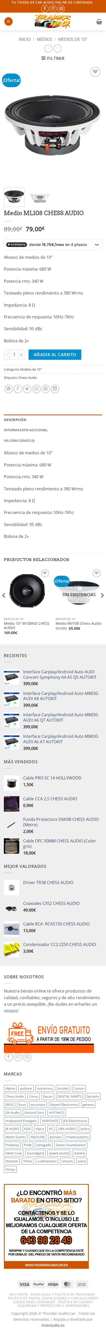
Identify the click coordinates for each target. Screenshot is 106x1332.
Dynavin (92, 1096)
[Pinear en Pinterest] (45, 389)
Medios (44, 39)
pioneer (55, 1137)
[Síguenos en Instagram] (53, 8)
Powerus (12, 1145)
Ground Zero (34, 1112)
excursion (38, 1104)
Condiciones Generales (34, 1302)
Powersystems (77, 1137)
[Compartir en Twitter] (27, 389)
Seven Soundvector (71, 1145)
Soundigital (35, 1153)
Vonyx (10, 1169)
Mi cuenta (19, 1294)
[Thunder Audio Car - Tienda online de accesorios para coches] (53, 22)
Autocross (44, 1088)
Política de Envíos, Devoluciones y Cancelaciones (53, 1298)
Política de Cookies (75, 1302)
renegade (44, 1145)
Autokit (63, 1088)
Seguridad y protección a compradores (53, 1305)
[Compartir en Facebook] (18, 389)
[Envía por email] (36, 389)
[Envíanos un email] (61, 8)
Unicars (67, 1161)
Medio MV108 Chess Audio (78, 623)
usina (82, 1161)
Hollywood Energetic (21, 1120)
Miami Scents (15, 1137)
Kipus (40, 1128)
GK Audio (12, 1112)
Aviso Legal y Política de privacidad (63, 1294)
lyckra (85, 1128)
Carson (79, 1088)
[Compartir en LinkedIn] (55, 389)
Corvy (33, 1096)
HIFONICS (56, 1112)
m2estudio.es (53, 1325)
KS (51, 1128)
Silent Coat (13, 1153)
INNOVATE (50, 1120)
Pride (28, 1145)
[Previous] (12, 124)
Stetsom (11, 1161)
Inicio (25, 39)
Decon (48, 1096)
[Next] (93, 124)
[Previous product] (57, 48)
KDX (27, 1128)
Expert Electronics (64, 1104)
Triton (27, 1161)
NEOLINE (38, 1137)
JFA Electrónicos (75, 1120)
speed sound (59, 1153)
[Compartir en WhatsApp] (8, 389)
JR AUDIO (12, 1128)
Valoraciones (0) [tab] (19, 440)
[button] (8, 21)
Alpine (10, 1088)
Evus (22, 1104)
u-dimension (47, 1161)
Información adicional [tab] (26, 430)
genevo (88, 1104)
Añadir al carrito (55, 354)
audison (26, 1088)
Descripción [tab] (15, 419)
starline (79, 1153)
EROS (9, 1104)
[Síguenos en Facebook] (45, 8)
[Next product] (48, 48)
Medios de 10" (72, 39)
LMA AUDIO (67, 1128)
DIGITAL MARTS (70, 1096)
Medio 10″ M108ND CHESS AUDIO (26, 625)
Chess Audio (27, 377)
